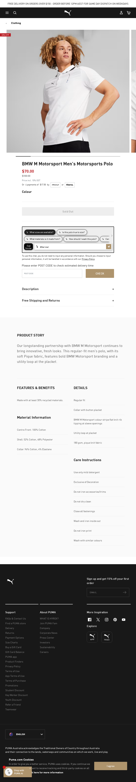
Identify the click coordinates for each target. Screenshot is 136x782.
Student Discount (14, 690)
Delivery (9, 628)
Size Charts (11, 642)
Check (100, 273)
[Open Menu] (8, 12)
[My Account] (121, 12)
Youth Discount (13, 699)
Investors (45, 642)
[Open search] (15, 12)
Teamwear (10, 709)
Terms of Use (12, 671)
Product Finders (14, 661)
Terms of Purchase (15, 680)
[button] (8, 12)
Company (45, 628)
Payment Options (14, 637)
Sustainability (47, 647)
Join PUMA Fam (48, 623)
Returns (9, 632)
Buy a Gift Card (13, 647)
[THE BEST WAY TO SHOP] (92, 637)
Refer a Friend (13, 704)
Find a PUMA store (15, 623)
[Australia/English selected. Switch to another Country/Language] (25, 734)
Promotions (11, 685)
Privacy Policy (88, 259)
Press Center (47, 637)
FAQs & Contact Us (15, 618)
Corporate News (48, 632)
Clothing (16, 23)
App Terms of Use (14, 675)
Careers (44, 651)
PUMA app (11, 656)
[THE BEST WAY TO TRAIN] (106, 637)
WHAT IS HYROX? (49, 618)
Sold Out (68, 211)
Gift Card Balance (14, 651)
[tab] (23, 156)
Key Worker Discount (16, 694)
